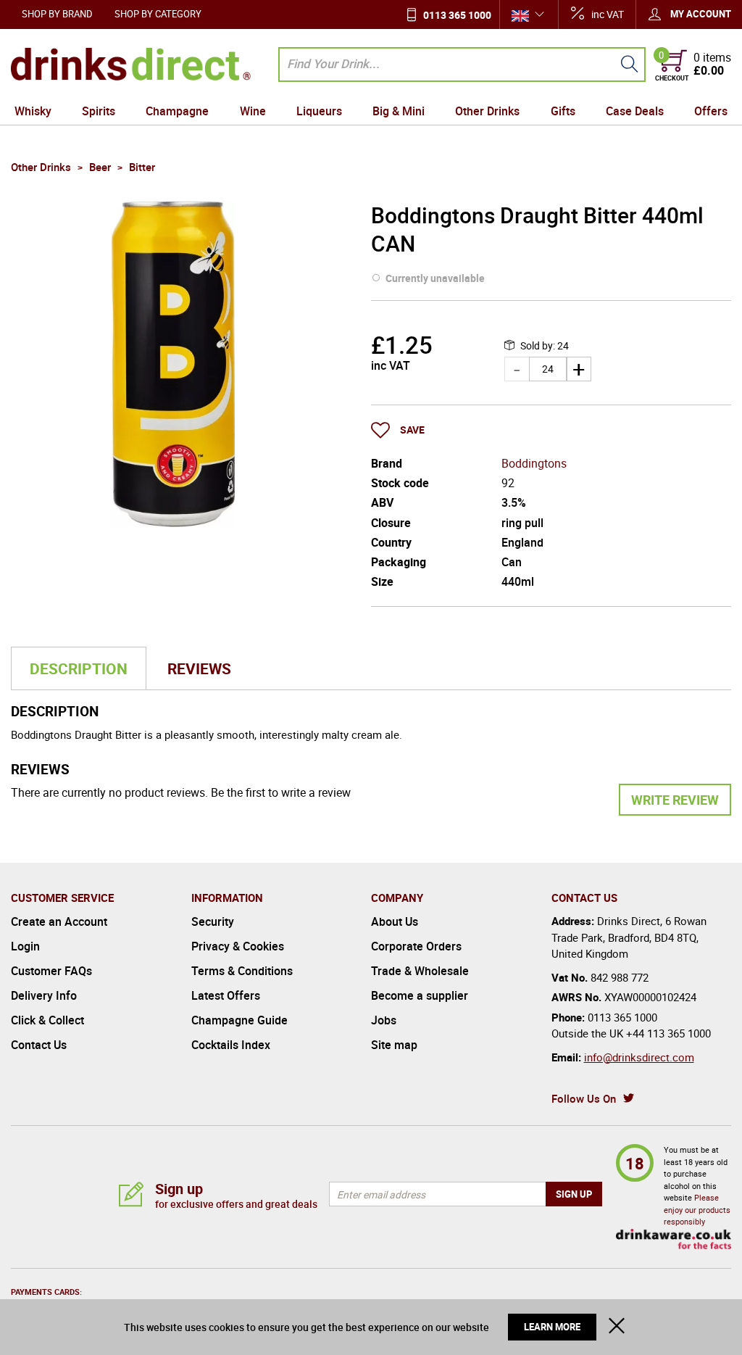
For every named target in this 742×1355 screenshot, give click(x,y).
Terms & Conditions (242, 971)
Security (212, 921)
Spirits (98, 111)
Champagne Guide (239, 1020)
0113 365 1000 (457, 15)
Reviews (199, 668)
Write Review (675, 799)
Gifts (563, 111)
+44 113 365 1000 (668, 1033)
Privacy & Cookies (237, 946)
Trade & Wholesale (420, 971)
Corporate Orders (416, 946)
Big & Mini (398, 111)
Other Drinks (487, 111)
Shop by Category (157, 13)
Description (79, 668)
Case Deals (635, 111)
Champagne (177, 111)
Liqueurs (319, 111)
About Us (394, 921)
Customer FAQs (51, 971)
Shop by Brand (57, 13)
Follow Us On (583, 1098)
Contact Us (39, 1045)
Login (25, 946)
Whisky (32, 111)
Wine (253, 111)
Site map (394, 1045)
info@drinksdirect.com (639, 1057)
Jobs (383, 1020)
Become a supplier (419, 995)
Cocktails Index (230, 1045)
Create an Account (59, 921)
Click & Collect (47, 1020)
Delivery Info (44, 995)
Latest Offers (225, 995)
